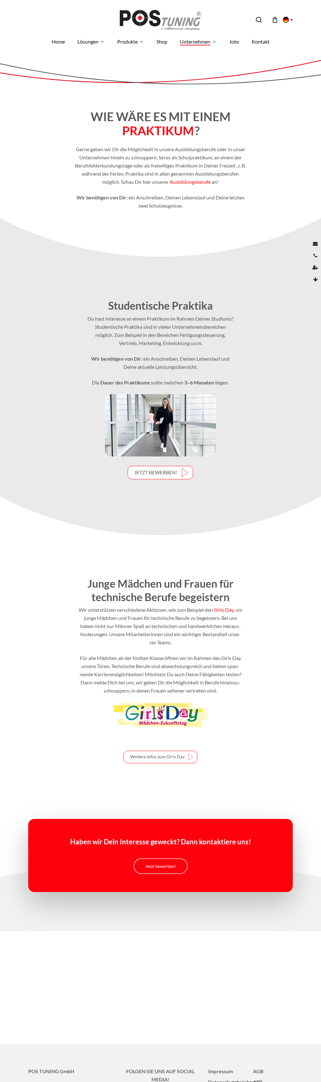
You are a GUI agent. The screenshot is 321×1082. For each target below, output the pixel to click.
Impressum (220, 1071)
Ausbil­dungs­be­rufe (190, 182)
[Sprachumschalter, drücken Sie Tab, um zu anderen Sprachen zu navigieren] (286, 20)
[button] (160, 472)
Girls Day (224, 610)
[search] (259, 20)
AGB (258, 1071)
